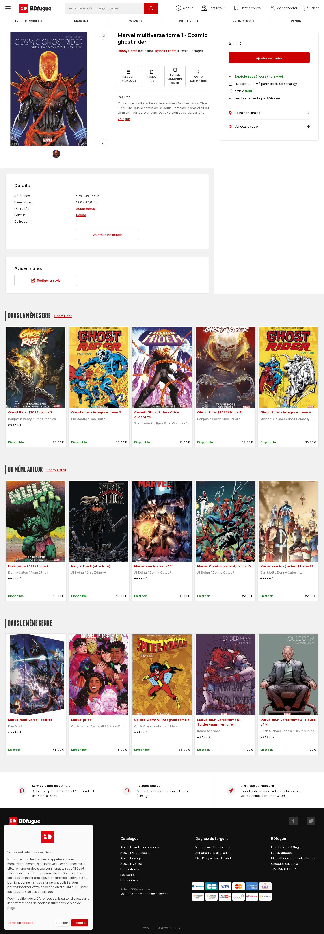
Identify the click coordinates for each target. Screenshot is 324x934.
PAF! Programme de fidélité (215, 858)
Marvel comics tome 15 (153, 566)
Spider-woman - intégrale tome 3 (162, 719)
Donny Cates (127, 51)
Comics (135, 21)
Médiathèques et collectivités (293, 858)
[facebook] (293, 821)
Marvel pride (81, 719)
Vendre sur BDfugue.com (213, 847)
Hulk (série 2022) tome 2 (28, 566)
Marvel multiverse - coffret (30, 719)
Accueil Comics (131, 863)
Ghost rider (63, 316)
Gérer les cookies (20, 923)
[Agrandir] (103, 142)
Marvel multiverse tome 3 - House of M (288, 722)
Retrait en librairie (247, 113)
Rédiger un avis (48, 280)
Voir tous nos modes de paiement (145, 894)
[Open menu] (8, 8)
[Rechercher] (151, 8)
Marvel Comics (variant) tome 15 (224, 566)
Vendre (297, 21)
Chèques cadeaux (284, 863)
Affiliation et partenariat (212, 852)
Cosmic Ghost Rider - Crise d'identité (156, 414)
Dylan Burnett (165, 51)
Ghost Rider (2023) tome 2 (30, 412)
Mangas (81, 21)
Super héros (85, 209)
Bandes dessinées (27, 21)
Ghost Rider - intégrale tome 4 (285, 412)
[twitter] (311, 821)
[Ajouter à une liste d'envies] (103, 36)
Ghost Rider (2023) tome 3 (219, 412)
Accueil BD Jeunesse (135, 852)
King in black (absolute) (90, 566)
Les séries (128, 875)
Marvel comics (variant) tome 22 (287, 566)
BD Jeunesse (189, 21)
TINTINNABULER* (283, 869)
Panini (81, 215)
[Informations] (295, 84)
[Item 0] (56, 154)
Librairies (215, 8)
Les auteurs (129, 880)
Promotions (243, 21)
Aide (186, 8)
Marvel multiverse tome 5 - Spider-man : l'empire (219, 722)
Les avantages (282, 852)
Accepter (79, 923)
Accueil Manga (131, 858)
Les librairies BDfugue (287, 847)
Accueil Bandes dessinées (139, 847)
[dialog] (48, 877)
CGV (146, 928)
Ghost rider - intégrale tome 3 (96, 412)
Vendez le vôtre (246, 126)
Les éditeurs (129, 869)
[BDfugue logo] (35, 8)
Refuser (62, 923)
